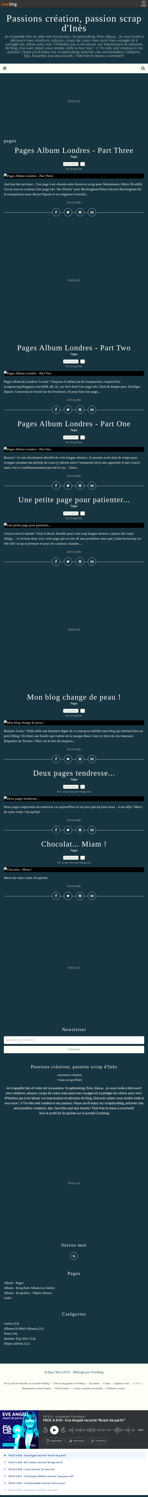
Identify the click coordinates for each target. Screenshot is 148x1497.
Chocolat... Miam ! (74, 844)
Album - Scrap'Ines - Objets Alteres (28, 1293)
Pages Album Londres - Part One (74, 423)
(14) (19, 1338)
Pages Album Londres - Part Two (74, 347)
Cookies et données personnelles (88, 1388)
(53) (11, 1323)
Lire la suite (74, 202)
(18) (10, 1333)
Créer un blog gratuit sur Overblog (69, 1383)
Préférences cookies (116, 1388)
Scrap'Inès (69, 1113)
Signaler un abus (122, 1383)
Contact (106, 1383)
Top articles (94, 1383)
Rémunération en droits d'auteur (36, 1388)
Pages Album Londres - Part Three (74, 150)
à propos (101, 1441)
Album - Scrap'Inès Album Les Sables (29, 1288)
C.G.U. (137, 1383)
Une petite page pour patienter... (74, 499)
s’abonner (56, 1441)
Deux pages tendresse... (74, 773)
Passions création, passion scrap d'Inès (74, 23)
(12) (17, 1343)
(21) (24, 1328)
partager (79, 1441)
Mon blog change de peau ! (74, 697)
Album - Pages (14, 1283)
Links (8, 1298)
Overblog (97, 1372)
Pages (74, 157)
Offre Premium (62, 1388)
